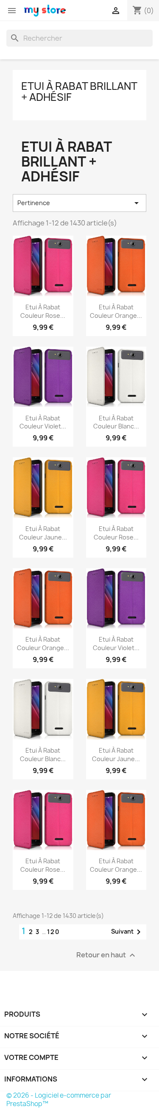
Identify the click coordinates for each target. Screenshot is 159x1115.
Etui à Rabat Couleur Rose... (42, 311)
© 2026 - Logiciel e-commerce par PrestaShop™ (58, 1099)
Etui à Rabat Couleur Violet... (43, 422)
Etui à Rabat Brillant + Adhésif (79, 91)
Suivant (127, 932)
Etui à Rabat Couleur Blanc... (116, 422)
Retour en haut (106, 955)
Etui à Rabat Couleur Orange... (116, 311)
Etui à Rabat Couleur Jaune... (43, 533)
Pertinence (79, 203)
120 (53, 932)
